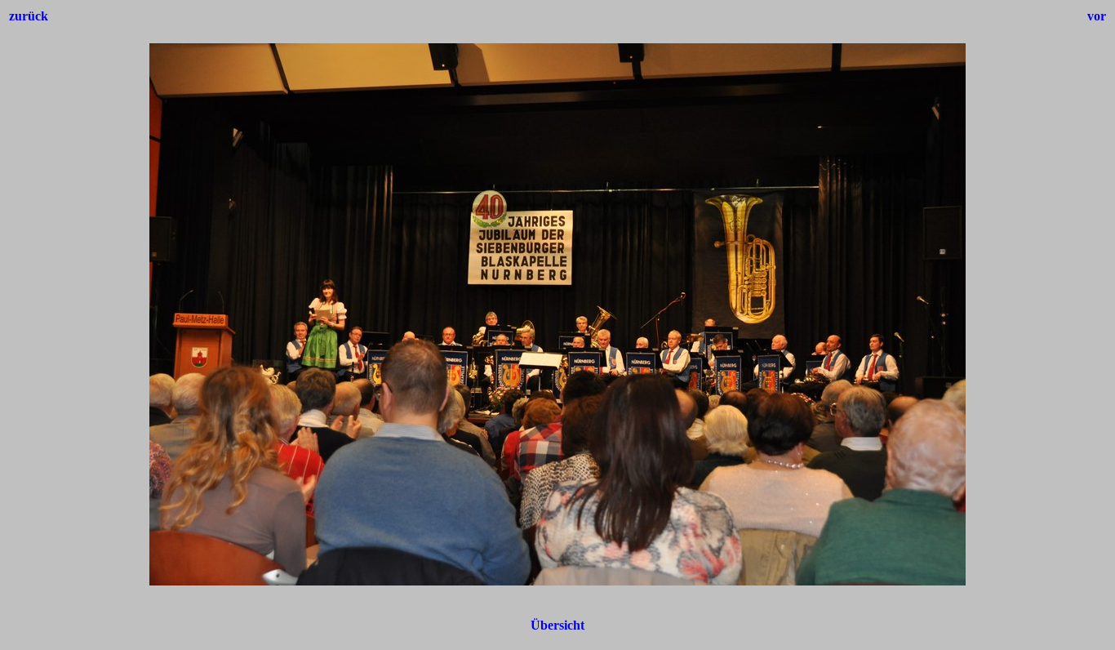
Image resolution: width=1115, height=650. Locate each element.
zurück (28, 16)
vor (1096, 16)
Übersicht (557, 625)
